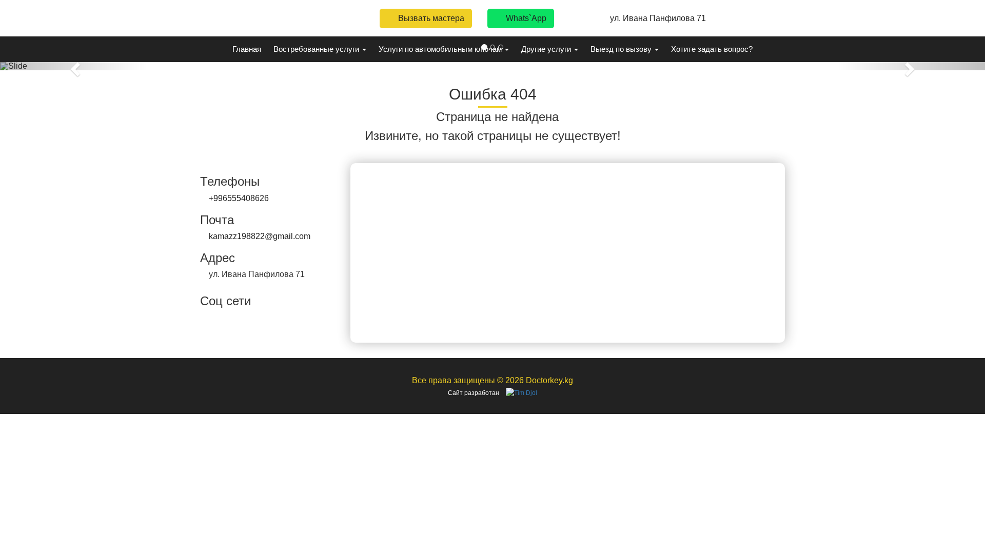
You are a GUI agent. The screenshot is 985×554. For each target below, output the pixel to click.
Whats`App (525, 18)
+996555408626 (239, 198)
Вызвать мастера (430, 18)
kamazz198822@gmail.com (259, 236)
